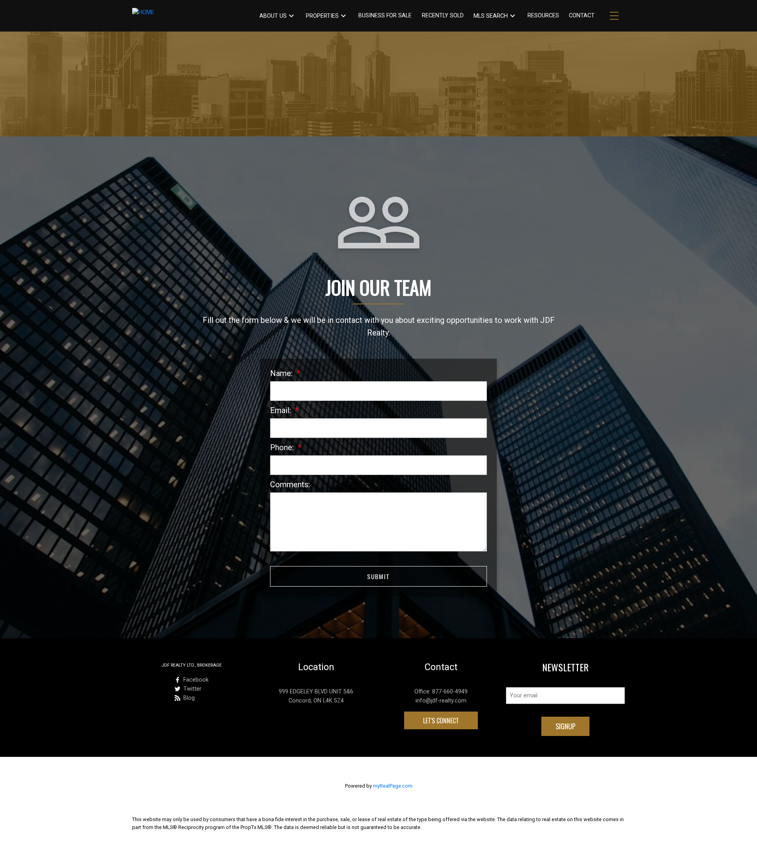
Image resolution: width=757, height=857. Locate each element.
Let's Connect (441, 720)
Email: (281, 410)
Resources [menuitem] (543, 15)
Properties (322, 16)
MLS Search (491, 16)
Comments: (290, 484)
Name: (282, 373)
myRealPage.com (392, 786)
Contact (582, 15)
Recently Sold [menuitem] (443, 15)
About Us (273, 16)
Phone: (283, 447)
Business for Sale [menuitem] (385, 15)
